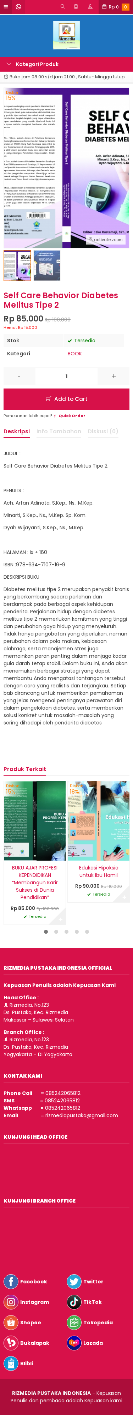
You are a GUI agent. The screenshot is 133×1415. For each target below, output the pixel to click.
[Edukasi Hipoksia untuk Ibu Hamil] (98, 820)
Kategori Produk (37, 64)
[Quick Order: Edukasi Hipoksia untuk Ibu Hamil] (73, 854)
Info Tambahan (59, 431)
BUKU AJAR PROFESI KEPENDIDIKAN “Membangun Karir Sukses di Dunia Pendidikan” (35, 882)
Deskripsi (17, 431)
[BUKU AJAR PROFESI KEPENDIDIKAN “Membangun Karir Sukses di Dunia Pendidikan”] (35, 820)
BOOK (75, 353)
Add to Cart (70, 399)
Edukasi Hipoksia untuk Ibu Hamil (98, 871)
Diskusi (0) (103, 431)
